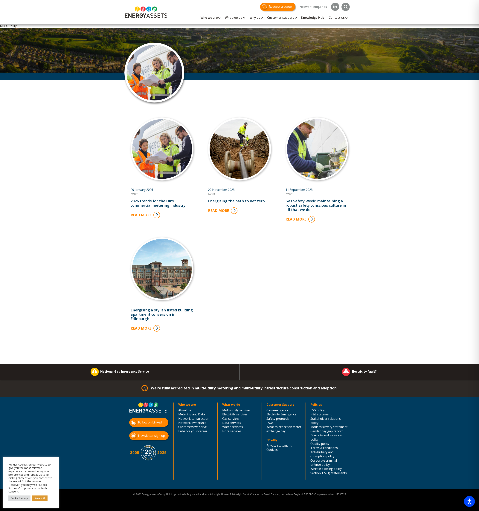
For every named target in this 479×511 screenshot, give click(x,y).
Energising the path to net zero (236, 201)
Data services (231, 423)
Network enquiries (313, 7)
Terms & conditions (324, 448)
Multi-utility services (236, 410)
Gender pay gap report (326, 431)
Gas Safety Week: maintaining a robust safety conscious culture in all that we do (316, 205)
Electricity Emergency (281, 414)
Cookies (272, 450)
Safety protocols (277, 419)
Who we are (209, 18)
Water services (232, 427)
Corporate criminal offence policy (323, 462)
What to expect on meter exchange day (283, 429)
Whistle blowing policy (326, 469)
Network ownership (192, 423)
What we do (233, 18)
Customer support (280, 18)
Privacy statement (279, 445)
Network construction (193, 419)
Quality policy (319, 444)
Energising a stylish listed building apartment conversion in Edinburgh (162, 314)
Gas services (231, 419)
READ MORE (141, 214)
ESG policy (317, 410)
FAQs (270, 423)
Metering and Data (191, 414)
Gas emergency (277, 410)
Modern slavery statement (328, 427)
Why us (255, 18)
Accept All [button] (40, 498)
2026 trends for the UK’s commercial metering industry (158, 203)
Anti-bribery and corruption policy (322, 454)
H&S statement (321, 414)
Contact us (337, 18)
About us (184, 410)
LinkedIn (335, 7)
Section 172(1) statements (328, 473)
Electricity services (235, 414)
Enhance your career (192, 431)
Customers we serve (192, 427)
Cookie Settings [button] (19, 498)
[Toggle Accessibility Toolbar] (469, 501)
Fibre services (231, 431)
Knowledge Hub (312, 18)
